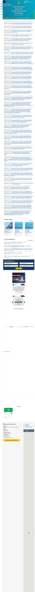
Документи (27, 17)
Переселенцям (13, 17)
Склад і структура (20, 17)
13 (18, 363)
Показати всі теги (7, 392)
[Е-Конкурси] (18, 316)
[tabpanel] (19, 316)
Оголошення (11, 326)
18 (10, 364)
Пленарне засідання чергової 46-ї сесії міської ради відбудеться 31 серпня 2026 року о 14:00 (8, 231)
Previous (21, 322)
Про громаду (6, 17)
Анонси (26, 326)
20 (18, 364)
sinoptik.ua (22, 402)
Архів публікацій (26, 355)
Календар (11, 355)
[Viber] (12, 377)
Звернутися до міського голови (11, 440)
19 (14, 364)
